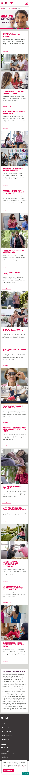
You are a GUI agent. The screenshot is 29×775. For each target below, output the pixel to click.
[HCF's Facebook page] (4, 747)
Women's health (12, 8)
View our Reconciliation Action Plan (14, 774)
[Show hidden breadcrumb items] (6, 8)
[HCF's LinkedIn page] (7, 747)
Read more (5, 51)
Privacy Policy (4, 751)
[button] (25, 773)
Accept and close (8, 770)
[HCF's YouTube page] (2, 747)
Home (2, 8)
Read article (5, 106)
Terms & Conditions (14, 751)
